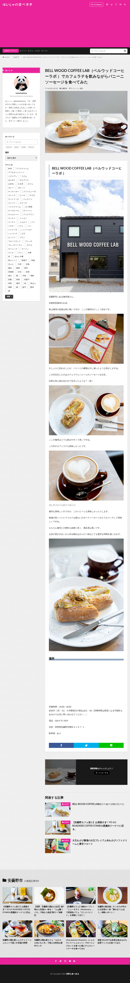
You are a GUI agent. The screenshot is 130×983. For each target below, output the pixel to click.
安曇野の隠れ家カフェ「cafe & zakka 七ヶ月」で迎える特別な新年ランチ (48, 943)
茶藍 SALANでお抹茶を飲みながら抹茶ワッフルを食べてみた (112, 941)
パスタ (37, 51)
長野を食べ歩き (72, 974)
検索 (8, 296)
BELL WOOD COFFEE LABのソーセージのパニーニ (98, 804)
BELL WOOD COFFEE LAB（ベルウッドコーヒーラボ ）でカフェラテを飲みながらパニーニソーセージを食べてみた (62, 57)
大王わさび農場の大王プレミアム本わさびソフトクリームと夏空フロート (99, 842)
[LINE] (111, 745)
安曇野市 (16, 57)
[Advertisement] (65, 28)
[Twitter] (86, 745)
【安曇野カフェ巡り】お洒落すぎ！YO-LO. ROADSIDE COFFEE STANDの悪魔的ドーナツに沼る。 (98, 826)
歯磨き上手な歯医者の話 (22, 117)
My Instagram (96, 4)
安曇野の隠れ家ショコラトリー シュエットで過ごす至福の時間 (17, 941)
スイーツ (23, 51)
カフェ (30, 51)
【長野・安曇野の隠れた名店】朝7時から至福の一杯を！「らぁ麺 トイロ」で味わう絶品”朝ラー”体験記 (49, 910)
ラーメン (44, 51)
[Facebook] (61, 745)
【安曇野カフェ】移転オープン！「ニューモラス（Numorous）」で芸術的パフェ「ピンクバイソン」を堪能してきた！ (80, 910)
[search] (124, 51)
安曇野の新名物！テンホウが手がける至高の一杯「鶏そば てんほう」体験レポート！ (112, 909)
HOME (7, 57)
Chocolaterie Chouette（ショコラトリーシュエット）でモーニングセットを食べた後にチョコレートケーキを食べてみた (80, 944)
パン (77, 88)
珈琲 (81, 88)
